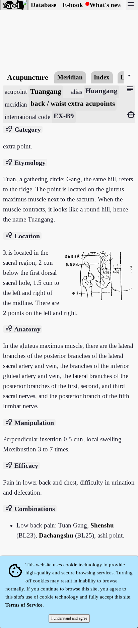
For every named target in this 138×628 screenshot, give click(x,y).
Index (102, 77)
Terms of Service (24, 605)
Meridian (70, 77)
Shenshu (102, 525)
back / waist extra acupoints (72, 103)
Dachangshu (56, 535)
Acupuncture (27, 77)
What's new (105, 4)
